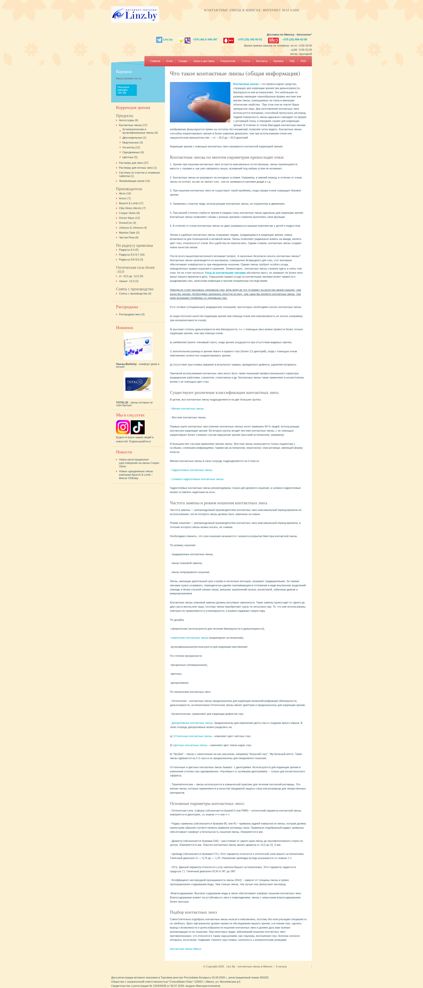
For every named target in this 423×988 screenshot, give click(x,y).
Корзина (278, 60)
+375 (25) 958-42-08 (294, 39)
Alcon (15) (125, 193)
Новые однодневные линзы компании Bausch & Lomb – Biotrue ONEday (136, 475)
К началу (282, 966)
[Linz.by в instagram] (123, 433)
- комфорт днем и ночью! (137, 365)
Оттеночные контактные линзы (192, 736)
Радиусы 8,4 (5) (129, 249)
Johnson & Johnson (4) (133, 227)
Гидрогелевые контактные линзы (192, 470)
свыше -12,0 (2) (129, 281)
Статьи (245, 60)
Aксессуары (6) (128, 120)
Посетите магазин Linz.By (123, 90)
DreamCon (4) (127, 222)
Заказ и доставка (203, 60)
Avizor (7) (125, 198)
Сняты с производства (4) (135, 293)
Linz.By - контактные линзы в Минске (249, 966)
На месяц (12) (131, 147)
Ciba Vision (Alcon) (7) (132, 208)
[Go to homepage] (135, 21)
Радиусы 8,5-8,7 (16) (132, 254)
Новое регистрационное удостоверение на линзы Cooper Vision (139, 463)
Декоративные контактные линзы (192, 722)
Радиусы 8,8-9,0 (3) (131, 259)
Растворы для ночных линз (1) (138, 167)
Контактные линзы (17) (133, 125)
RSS (303, 60)
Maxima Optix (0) (129, 232)
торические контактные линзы (190, 637)
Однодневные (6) (133, 152)
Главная (155, 60)
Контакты (262, 60)
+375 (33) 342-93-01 (250, 39)
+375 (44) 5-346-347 (205, 39)
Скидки (182, 60)
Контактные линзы (245, 83)
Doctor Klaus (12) (129, 217)
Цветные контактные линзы (190, 745)
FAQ (292, 60)
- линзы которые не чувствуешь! (134, 404)
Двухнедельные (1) (134, 137)
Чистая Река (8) (129, 237)
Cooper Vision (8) (129, 213)
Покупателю (227, 60)
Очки (169, 60)
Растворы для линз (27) (133, 162)
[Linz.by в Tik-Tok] (138, 433)
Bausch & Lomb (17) (131, 203)
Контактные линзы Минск (185, 948)
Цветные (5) (130, 157)
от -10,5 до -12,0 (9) (131, 276)
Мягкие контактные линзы (188, 408)
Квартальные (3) (132, 142)
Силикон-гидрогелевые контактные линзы (197, 479)
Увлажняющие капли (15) (134, 180)
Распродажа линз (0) (132, 314)
